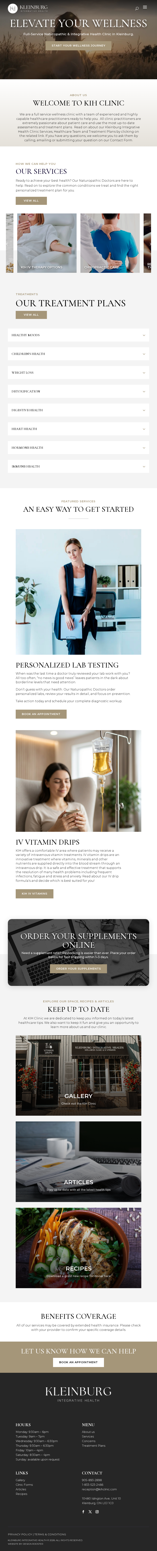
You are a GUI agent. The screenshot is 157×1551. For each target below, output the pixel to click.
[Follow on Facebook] (83, 1512)
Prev (7, 244)
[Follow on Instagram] (97, 1512)
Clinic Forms (24, 1484)
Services (88, 1436)
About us (88, 1432)
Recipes (21, 1494)
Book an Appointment (41, 714)
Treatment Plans (93, 1445)
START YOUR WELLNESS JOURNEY (78, 45)
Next (150, 244)
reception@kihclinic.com (99, 1489)
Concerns (88, 1441)
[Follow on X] (90, 1512)
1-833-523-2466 (92, 1484)
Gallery (20, 1480)
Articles (21, 1489)
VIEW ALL (31, 200)
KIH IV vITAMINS (34, 893)
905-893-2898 (92, 1480)
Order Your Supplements (78, 968)
